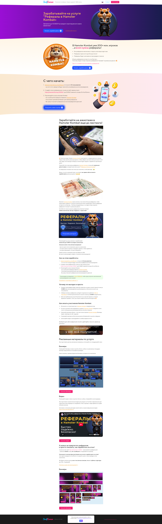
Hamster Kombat (71, 97)
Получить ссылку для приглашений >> (68, 465)
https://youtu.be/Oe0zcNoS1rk (66, 409)
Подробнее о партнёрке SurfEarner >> (68, 280)
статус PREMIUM (78, 276)
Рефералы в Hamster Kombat (88, 167)
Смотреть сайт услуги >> (71, 30)
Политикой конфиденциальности (84, 518)
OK (81, 520)
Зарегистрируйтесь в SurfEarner (54, 85)
